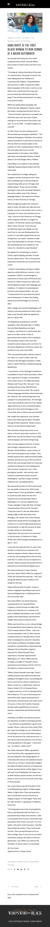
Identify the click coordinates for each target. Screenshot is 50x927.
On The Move (25, 41)
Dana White (34, 862)
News (17, 41)
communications (22, 862)
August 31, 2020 (14, 38)
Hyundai (11, 865)
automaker (12, 862)
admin (27, 38)
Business (11, 41)
